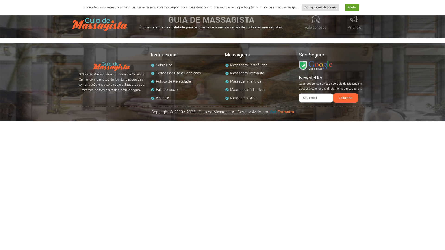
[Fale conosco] (316, 19)
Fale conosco (316, 27)
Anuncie (354, 27)
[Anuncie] (354, 19)
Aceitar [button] (352, 7)
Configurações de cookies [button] (321, 7)
